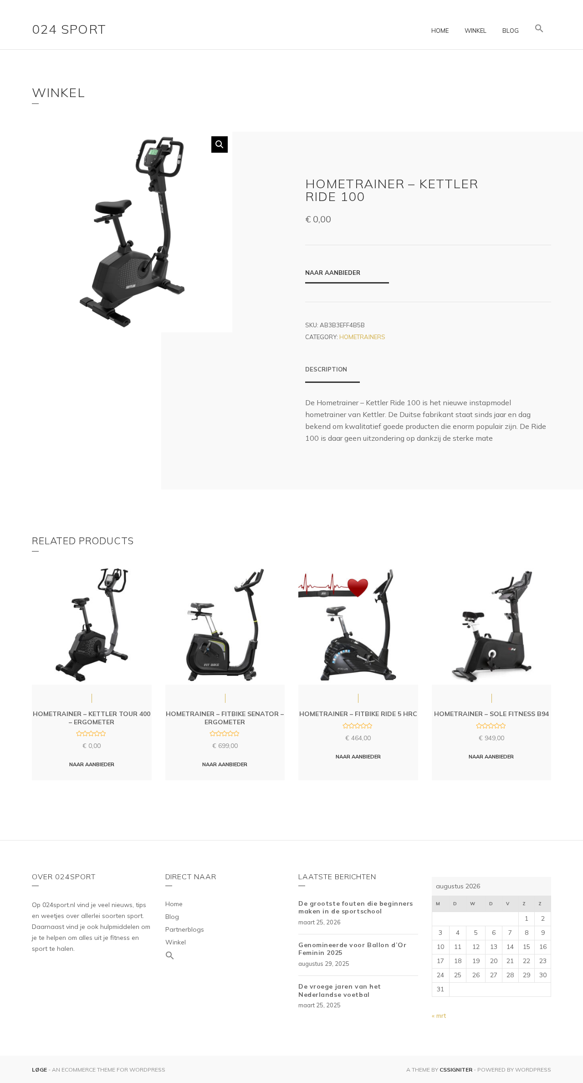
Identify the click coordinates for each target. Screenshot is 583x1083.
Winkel (475, 30)
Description (326, 369)
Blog (510, 30)
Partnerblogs (184, 929)
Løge (40, 1069)
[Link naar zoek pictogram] (539, 28)
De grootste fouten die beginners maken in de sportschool (355, 907)
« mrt (439, 1015)
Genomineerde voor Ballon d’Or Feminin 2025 (352, 949)
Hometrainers (362, 336)
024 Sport (69, 29)
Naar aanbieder (332, 272)
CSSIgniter (456, 1069)
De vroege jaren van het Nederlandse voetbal (339, 990)
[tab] (332, 374)
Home (440, 30)
